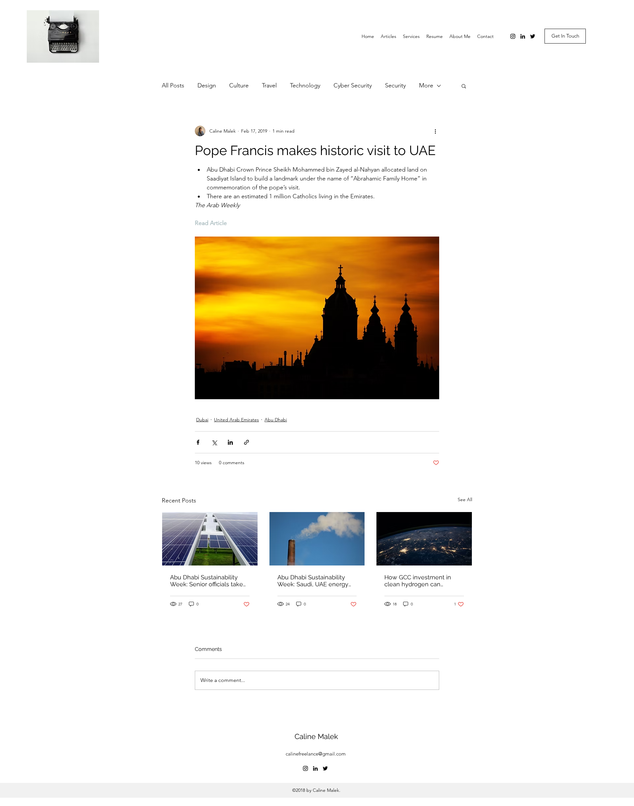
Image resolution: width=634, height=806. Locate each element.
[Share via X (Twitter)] (214, 442)
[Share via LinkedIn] (230, 442)
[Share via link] (246, 442)
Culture (239, 85)
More (426, 85)
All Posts (173, 85)
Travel (269, 85)
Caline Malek (316, 736)
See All (465, 499)
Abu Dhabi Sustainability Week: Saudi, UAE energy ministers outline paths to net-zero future (312, 581)
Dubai (202, 420)
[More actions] (435, 131)
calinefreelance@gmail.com (316, 754)
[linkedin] (522, 36)
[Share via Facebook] (198, 442)
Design (206, 85)
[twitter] (532, 36)
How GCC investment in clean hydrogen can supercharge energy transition (417, 581)
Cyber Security (353, 85)
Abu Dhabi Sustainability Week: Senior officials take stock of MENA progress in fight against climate (207, 581)
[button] (464, 85)
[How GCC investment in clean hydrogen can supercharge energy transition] (424, 538)
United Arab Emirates (236, 420)
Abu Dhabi (275, 420)
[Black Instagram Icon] (513, 36)
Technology (305, 85)
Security (395, 85)
